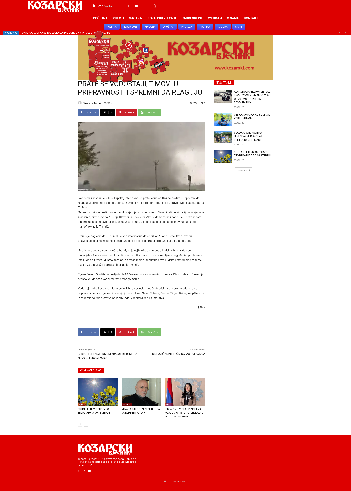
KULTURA (127, 404)
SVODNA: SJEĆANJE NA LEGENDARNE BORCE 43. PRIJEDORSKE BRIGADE (248, 136)
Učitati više (242, 170)
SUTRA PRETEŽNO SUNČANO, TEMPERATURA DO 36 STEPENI (59, 32)
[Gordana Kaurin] (80, 103)
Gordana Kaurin (92, 102)
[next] (345, 33)
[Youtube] (136, 6)
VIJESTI (82, 404)
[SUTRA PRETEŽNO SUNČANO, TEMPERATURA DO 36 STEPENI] (98, 392)
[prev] (339, 33)
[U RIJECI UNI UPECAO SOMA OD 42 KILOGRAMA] (223, 119)
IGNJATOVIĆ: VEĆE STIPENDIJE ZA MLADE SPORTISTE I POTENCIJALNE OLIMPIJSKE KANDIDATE (184, 413)
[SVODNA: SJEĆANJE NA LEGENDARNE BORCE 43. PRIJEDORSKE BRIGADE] (223, 137)
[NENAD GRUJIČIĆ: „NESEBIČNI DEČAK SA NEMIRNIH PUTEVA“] (142, 392)
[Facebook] (120, 6)
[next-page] (86, 424)
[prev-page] (80, 424)
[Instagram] (128, 6)
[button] (154, 6)
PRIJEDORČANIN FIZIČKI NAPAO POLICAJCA (178, 354)
